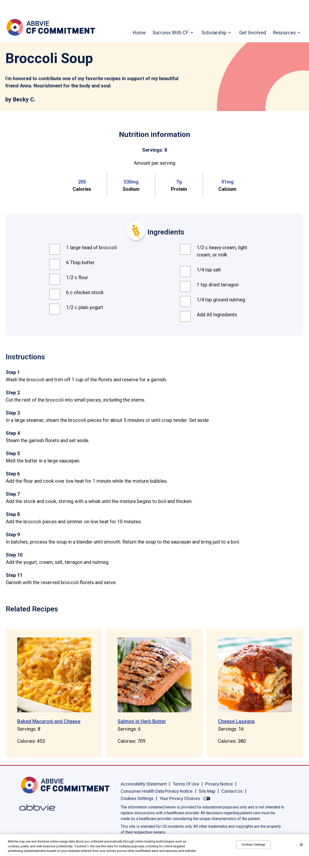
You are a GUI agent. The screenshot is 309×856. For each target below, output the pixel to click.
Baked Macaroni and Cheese (48, 721)
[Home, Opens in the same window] (35, 785)
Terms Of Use (186, 783)
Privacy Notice (219, 783)
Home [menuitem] (139, 32)
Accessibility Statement (144, 783)
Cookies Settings (137, 798)
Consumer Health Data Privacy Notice (157, 791)
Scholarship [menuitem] (214, 32)
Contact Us (232, 791)
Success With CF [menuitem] (171, 32)
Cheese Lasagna (236, 721)
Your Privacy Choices (180, 798)
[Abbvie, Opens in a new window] (35, 807)
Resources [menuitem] (284, 32)
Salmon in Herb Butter (142, 721)
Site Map (207, 791)
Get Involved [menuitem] (252, 32)
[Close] (301, 844)
